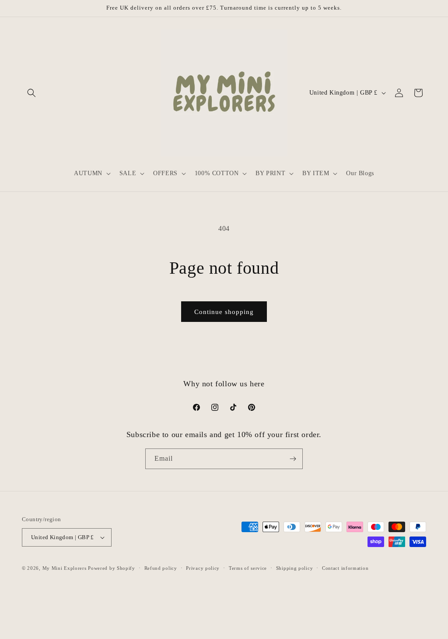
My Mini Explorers (64, 568)
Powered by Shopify (111, 568)
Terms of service (248, 568)
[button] (31, 92)
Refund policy (160, 568)
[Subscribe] (292, 458)
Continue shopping (224, 311)
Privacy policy (203, 568)
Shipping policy (294, 568)
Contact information (345, 568)
